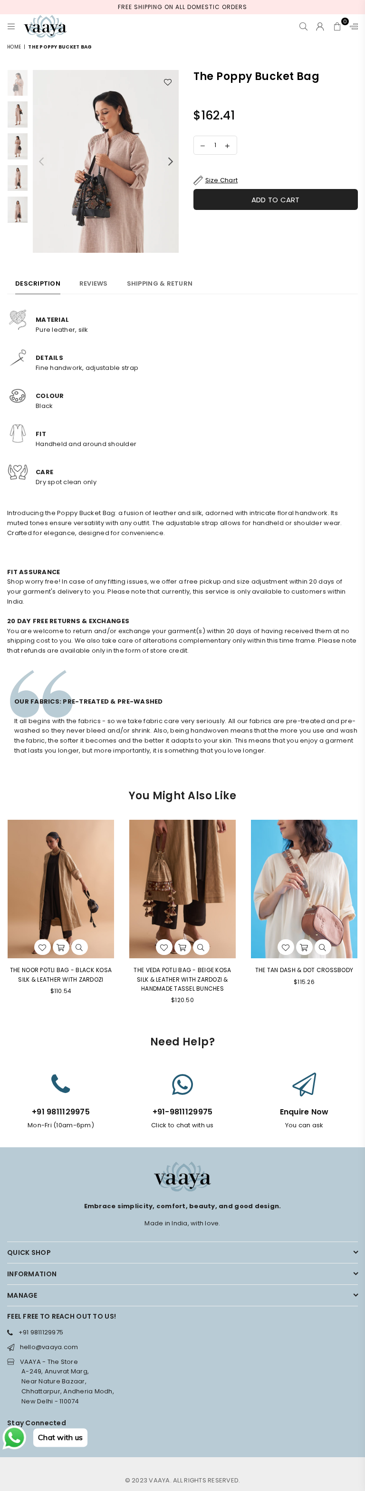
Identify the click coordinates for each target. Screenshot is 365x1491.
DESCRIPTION (37, 283)
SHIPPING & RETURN (159, 283)
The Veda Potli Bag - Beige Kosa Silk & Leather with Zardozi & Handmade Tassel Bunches (182, 979)
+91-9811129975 (183, 1111)
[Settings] (352, 26)
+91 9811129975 (61, 1111)
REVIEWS (93, 283)
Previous (41, 161)
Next (171, 161)
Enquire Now (304, 1111)
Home (14, 46)
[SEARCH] (303, 26)
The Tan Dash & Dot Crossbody (304, 970)
